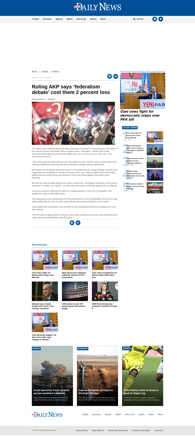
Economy (47, 19)
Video (151, 414)
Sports (93, 19)
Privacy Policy (82, 431)
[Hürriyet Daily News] (97, 8)
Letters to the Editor (141, 431)
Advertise (158, 431)
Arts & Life (81, 19)
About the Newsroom (118, 431)
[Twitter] (160, 19)
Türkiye (35, 19)
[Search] (134, 19)
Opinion (59, 19)
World (69, 19)
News (34, 72)
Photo (103, 19)
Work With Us (98, 431)
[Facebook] (154, 19)
